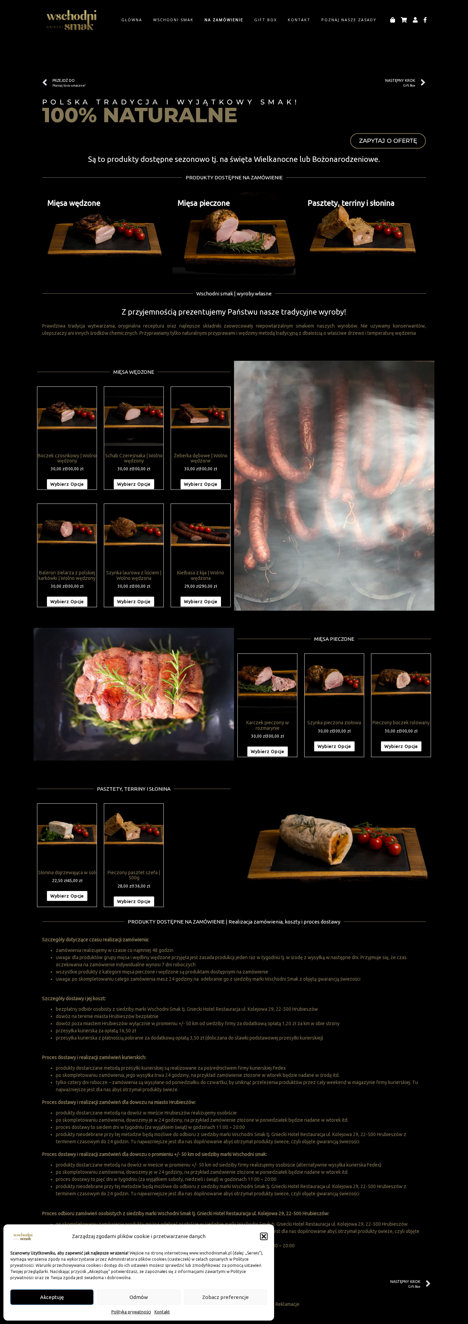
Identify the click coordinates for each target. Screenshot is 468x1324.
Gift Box (265, 19)
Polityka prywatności (131, 1312)
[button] (263, 1236)
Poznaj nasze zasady (349, 19)
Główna (131, 19)
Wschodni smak (173, 19)
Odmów (139, 1297)
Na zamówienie (224, 19)
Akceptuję (52, 1297)
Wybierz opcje (67, 484)
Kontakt (162, 1312)
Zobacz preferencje (225, 1297)
